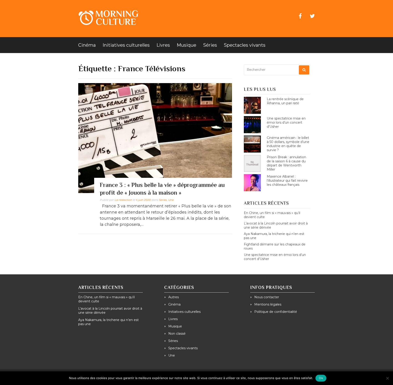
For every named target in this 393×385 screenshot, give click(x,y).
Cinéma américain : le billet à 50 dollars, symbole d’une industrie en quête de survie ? (288, 144)
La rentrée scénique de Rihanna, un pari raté (285, 101)
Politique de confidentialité (275, 312)
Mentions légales (267, 304)
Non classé (177, 333)
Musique (186, 45)
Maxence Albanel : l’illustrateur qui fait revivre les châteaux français (287, 180)
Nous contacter (266, 297)
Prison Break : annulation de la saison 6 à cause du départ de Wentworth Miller (286, 163)
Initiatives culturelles (126, 45)
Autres (173, 297)
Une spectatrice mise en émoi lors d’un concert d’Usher (286, 122)
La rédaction (123, 199)
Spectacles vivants (244, 45)
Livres (163, 45)
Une (171, 199)
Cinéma (87, 45)
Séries (210, 45)
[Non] (387, 378)
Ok (321, 378)
